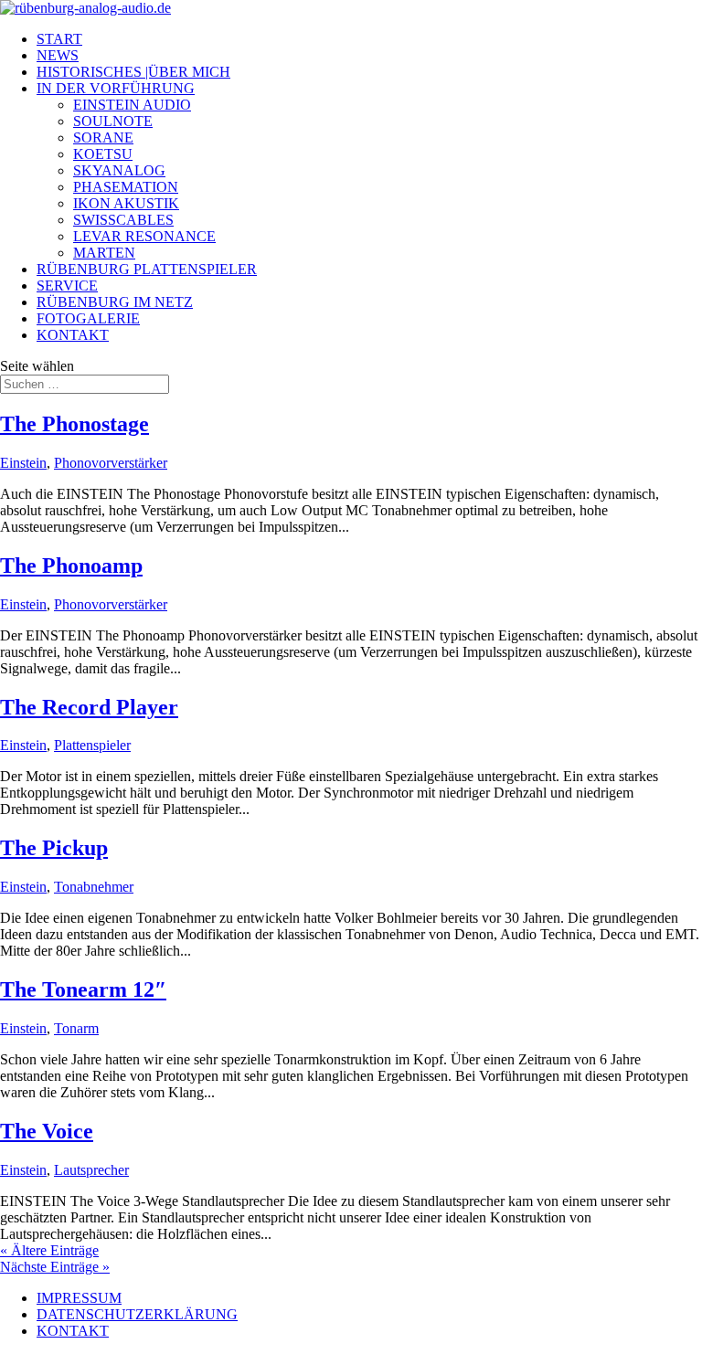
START (59, 39)
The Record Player (89, 707)
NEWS (58, 55)
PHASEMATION (125, 187)
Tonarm (76, 1028)
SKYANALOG (119, 170)
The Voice (46, 1131)
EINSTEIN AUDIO (132, 104)
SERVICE (67, 285)
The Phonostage (74, 424)
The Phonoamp (71, 565)
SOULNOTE (113, 121)
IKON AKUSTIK (126, 203)
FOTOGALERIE (88, 318)
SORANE (103, 137)
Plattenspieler (92, 745)
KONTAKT (73, 335)
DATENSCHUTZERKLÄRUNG (137, 1314)
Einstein (23, 463)
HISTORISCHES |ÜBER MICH (133, 71)
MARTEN (104, 252)
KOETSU (103, 154)
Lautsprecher (91, 1170)
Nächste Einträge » (55, 1267)
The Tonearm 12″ (83, 989)
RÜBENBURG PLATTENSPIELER (147, 269)
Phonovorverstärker (110, 463)
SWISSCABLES (123, 219)
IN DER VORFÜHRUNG (116, 88)
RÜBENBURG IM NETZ (115, 302)
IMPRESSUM (79, 1298)
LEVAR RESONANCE (144, 236)
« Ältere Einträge (49, 1250)
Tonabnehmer (93, 886)
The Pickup (54, 848)
